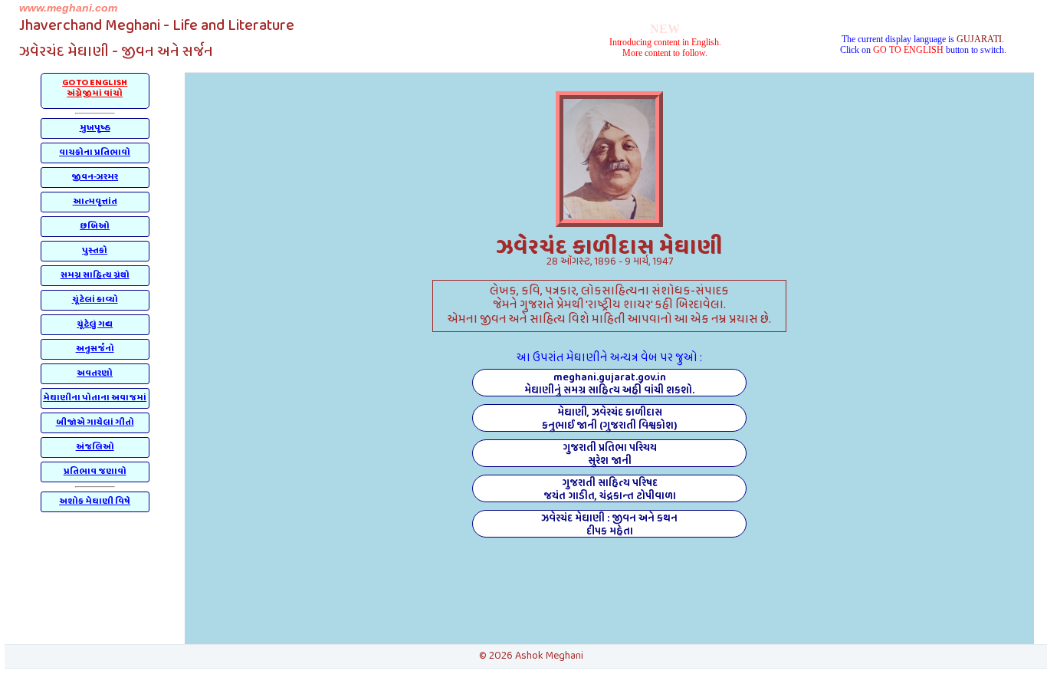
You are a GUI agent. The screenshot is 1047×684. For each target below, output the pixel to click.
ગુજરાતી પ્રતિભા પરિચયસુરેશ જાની (610, 453)
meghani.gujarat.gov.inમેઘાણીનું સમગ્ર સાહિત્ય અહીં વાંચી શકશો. (609, 382)
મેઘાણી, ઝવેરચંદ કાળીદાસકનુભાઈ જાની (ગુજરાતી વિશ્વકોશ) (609, 418)
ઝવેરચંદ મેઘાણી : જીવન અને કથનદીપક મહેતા (609, 524)
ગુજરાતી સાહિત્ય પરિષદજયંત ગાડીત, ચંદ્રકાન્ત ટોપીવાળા (609, 488)
